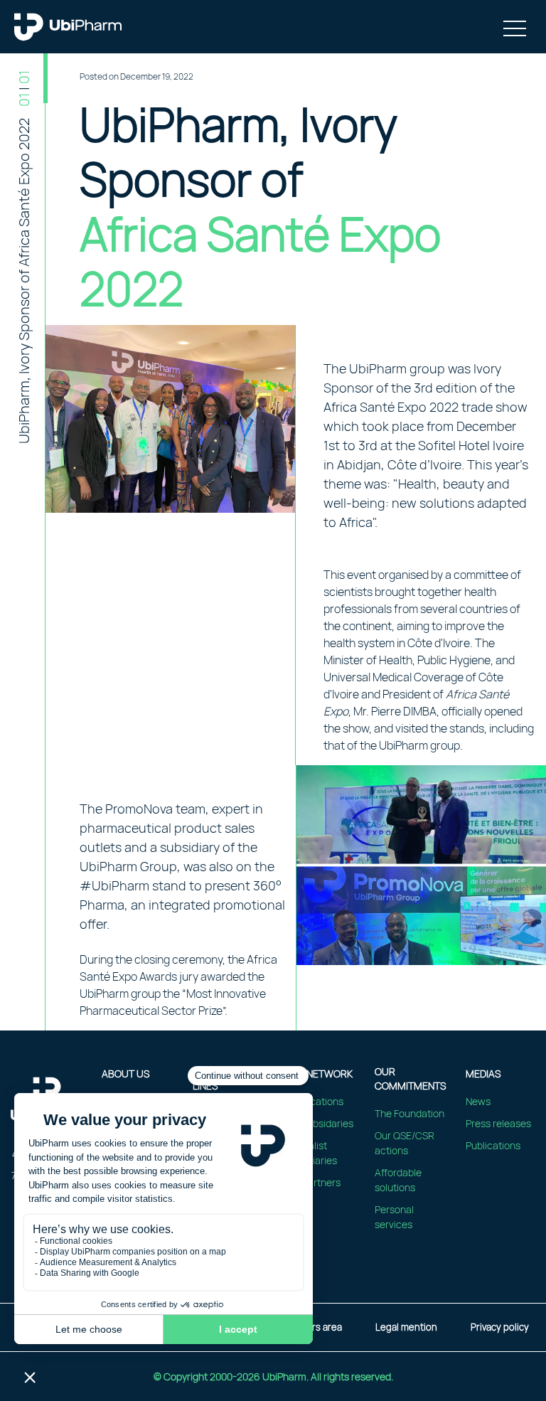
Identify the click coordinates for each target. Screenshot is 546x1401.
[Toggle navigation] (515, 27)
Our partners (312, 1182)
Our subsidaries (318, 1123)
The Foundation (409, 1113)
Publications (493, 1145)
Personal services (394, 1217)
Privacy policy (500, 1327)
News (478, 1101)
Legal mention (406, 1327)
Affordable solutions (398, 1180)
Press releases (498, 1123)
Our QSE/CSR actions (404, 1143)
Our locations (313, 1101)
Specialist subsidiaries (310, 1153)
